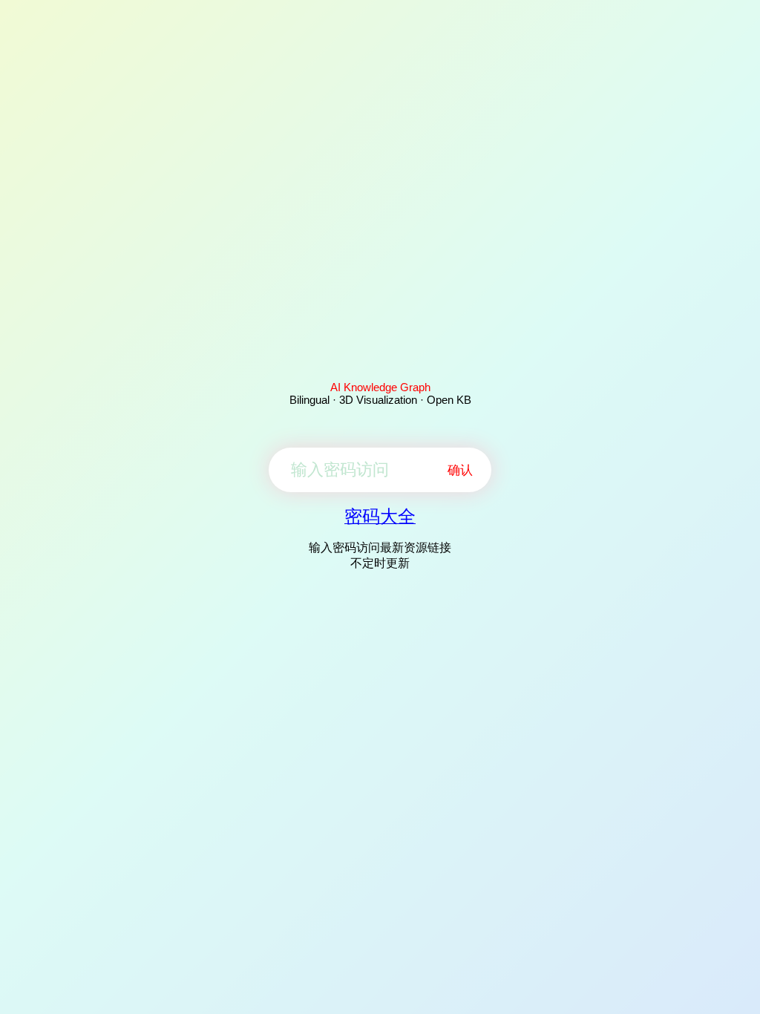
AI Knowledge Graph (380, 387)
